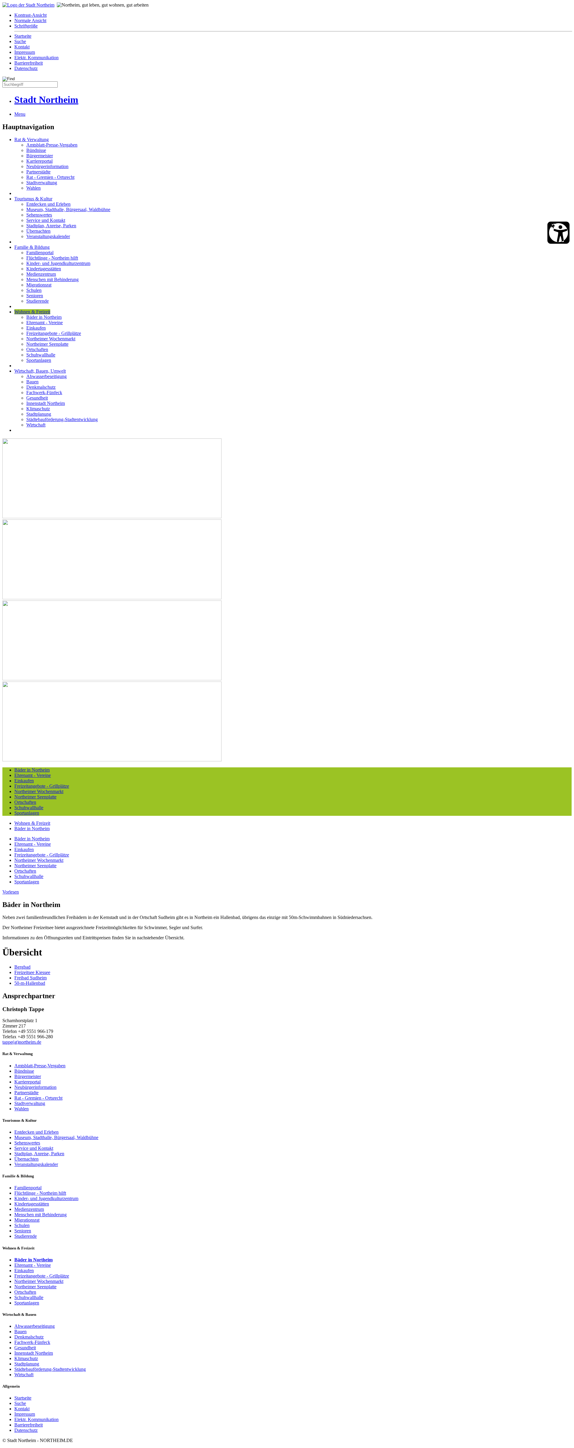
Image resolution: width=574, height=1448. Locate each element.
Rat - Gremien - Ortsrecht (50, 177)
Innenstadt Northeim (45, 403)
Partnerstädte (38, 171)
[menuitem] (293, 15)
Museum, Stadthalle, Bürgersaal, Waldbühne (68, 209)
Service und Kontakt (45, 220)
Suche (20, 41)
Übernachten (38, 231)
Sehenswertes (39, 214)
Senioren (34, 295)
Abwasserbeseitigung (46, 376)
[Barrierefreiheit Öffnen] (558, 232)
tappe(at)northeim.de (21, 1042)
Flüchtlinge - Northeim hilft (52, 257)
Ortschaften (37, 349)
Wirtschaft (35, 424)
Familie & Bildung (32, 247)
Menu (19, 114)
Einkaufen (36, 327)
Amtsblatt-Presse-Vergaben (51, 144)
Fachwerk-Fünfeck (44, 392)
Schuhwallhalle (40, 354)
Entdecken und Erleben (48, 204)
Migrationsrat (38, 284)
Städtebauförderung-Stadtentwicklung (62, 419)
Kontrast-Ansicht (30, 15)
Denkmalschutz (41, 387)
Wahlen (33, 187)
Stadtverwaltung (41, 182)
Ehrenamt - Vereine (44, 322)
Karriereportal (39, 161)
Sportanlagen (38, 360)
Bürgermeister (39, 155)
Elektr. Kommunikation (36, 57)
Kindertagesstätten (43, 268)
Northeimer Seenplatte (47, 344)
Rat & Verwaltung (31, 139)
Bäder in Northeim (44, 317)
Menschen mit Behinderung (52, 279)
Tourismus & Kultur (33, 198)
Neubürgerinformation (47, 166)
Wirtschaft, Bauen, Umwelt (40, 371)
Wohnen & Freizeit (32, 311)
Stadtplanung (38, 414)
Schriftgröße (26, 25)
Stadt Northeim (46, 99)
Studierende (37, 301)
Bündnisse (36, 150)
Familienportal (40, 252)
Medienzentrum (41, 274)
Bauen (32, 381)
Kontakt (22, 46)
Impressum (24, 52)
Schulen (34, 290)
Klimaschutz (38, 408)
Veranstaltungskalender (48, 236)
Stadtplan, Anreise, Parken (51, 225)
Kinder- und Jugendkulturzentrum (58, 263)
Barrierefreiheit (28, 62)
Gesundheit (37, 397)
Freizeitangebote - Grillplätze (53, 333)
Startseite (22, 36)
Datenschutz (26, 68)
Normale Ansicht (30, 20)
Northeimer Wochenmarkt (50, 338)
